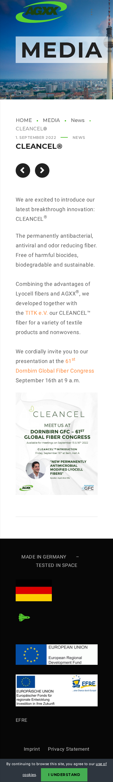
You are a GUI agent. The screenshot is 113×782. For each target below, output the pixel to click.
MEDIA (51, 120)
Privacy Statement (68, 749)
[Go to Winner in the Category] (42, 170)
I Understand (64, 774)
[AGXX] (41, 12)
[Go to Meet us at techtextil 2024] (23, 170)
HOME (24, 120)
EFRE (21, 720)
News (78, 120)
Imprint (36, 749)
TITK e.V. (36, 313)
